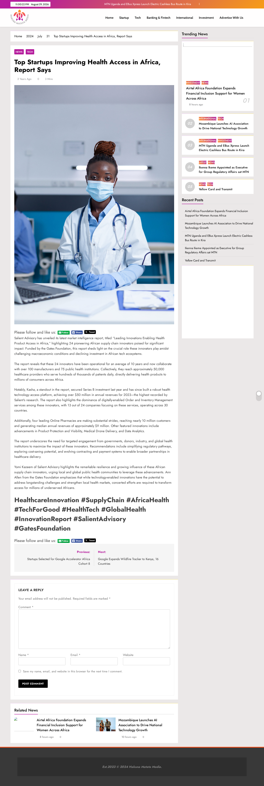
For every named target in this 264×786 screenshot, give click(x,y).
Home (109, 17)
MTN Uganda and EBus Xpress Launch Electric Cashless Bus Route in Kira (224, 148)
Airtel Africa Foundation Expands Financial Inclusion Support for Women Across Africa (61, 725)
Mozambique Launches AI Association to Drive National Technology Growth (140, 725)
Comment (25, 607)
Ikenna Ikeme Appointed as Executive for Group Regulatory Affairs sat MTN (147, 4)
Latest (202, 162)
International (184, 17)
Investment (206, 17)
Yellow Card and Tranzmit (215, 189)
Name (23, 655)
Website (128, 655)
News (19, 51)
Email (75, 655)
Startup (124, 17)
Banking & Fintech (158, 17)
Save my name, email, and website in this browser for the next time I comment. (73, 671)
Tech (138, 17)
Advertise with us (231, 17)
